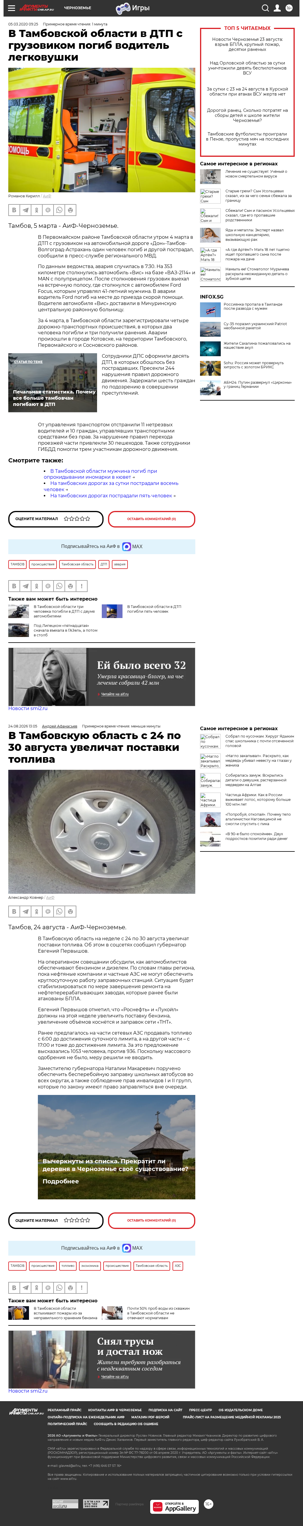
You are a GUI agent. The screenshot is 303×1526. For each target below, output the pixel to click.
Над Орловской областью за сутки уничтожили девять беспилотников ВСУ (247, 68)
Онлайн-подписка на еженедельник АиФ (86, 1417)
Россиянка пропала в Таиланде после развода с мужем (253, 306)
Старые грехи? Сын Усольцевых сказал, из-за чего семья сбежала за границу (258, 196)
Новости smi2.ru (28, 708)
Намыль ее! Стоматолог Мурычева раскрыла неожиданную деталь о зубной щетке (257, 274)
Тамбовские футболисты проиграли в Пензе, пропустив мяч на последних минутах (247, 139)
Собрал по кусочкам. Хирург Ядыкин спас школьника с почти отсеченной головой (259, 741)
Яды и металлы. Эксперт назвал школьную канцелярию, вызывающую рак (254, 235)
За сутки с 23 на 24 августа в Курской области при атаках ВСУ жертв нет (247, 92)
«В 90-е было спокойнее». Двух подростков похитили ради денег (256, 836)
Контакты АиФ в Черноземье (115, 1410)
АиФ (47, 196)
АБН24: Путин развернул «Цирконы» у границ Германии (258, 384)
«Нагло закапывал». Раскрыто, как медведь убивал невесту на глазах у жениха (258, 760)
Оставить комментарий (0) (151, 519)
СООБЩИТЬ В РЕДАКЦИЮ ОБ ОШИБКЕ (126, 1424)
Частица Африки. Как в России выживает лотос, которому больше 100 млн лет (258, 799)
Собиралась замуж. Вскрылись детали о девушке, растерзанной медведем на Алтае (255, 780)
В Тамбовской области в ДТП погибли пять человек (154, 609)
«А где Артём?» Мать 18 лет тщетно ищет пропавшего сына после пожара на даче (257, 254)
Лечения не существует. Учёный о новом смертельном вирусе (256, 173)
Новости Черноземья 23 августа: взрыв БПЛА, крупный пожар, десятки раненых (247, 44)
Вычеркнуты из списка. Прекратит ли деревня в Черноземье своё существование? (115, 1165)
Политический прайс (67, 1424)
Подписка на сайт (165, 1410)
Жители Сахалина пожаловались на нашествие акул (257, 345)
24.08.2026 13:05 (22, 726)
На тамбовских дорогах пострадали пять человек (111, 496)
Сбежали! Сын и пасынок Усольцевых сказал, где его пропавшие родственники (260, 215)
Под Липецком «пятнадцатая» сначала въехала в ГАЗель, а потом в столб (65, 630)
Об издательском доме (241, 1410)
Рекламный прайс (64, 1410)
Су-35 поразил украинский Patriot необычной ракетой (255, 326)
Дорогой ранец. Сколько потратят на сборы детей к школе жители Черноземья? (247, 115)
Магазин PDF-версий (150, 1417)
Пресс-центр (200, 1410)
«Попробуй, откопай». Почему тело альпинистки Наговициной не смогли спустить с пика (258, 819)
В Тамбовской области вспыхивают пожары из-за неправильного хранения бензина (65, 1313)
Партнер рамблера (129, 1504)
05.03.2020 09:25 (23, 24)
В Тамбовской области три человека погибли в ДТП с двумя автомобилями (64, 611)
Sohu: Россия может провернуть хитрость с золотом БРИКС (254, 365)
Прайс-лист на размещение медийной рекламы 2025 (232, 1417)
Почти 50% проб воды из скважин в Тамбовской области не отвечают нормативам (158, 1313)
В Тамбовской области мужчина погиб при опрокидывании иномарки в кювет (100, 474)
